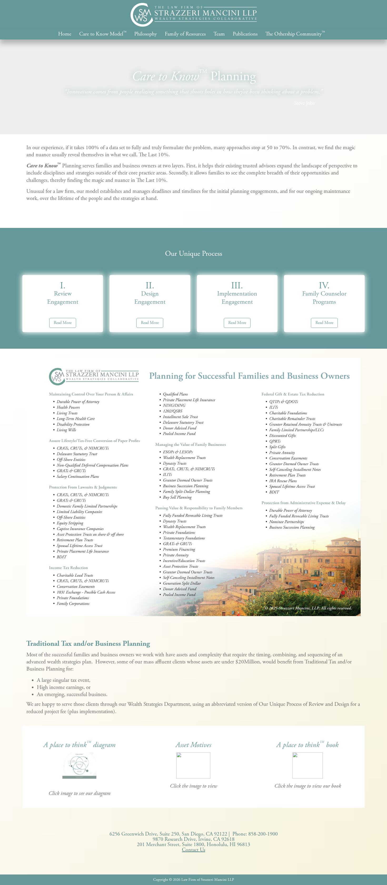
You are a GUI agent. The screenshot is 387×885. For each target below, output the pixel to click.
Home (64, 34)
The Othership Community (295, 34)
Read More (63, 323)
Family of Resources (185, 34)
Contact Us (193, 850)
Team (219, 34)
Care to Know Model (102, 34)
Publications (245, 34)
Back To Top (375, 873)
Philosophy (145, 34)
